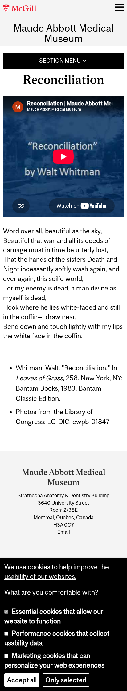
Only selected (66, 680)
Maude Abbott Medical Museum (63, 33)
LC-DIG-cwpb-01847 (78, 422)
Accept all (22, 680)
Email (63, 532)
